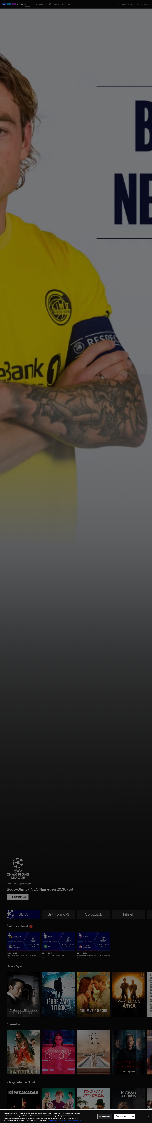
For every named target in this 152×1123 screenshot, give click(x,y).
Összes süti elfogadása (125, 1116)
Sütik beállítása (105, 1116)
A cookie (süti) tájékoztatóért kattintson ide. (64, 1120)
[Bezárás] (148, 1116)
